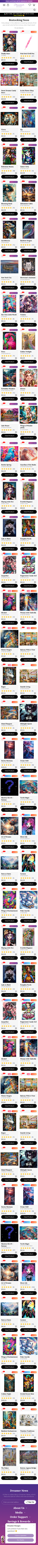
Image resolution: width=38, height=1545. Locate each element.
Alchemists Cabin (26, 204)
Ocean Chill (24, 761)
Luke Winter (24, 429)
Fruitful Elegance (26, 502)
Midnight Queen (26, 724)
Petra (3, 352)
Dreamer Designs (26, 1396)
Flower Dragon (6, 650)
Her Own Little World (8, 315)
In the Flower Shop (27, 91)
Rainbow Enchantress (9, 1431)
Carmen (23, 874)
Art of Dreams (6, 837)
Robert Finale (6, 279)
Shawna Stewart (6, 427)
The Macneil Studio (26, 1433)
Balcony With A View (27, 650)
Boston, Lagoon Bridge (28, 1468)
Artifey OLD (24, 316)
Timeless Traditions (27, 1431)
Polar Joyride (25, 911)
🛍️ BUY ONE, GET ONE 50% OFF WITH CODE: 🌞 (19, 14)
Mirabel (4, 613)
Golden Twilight (26, 352)
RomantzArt (5, 131)
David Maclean (25, 651)
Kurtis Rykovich (25, 279)
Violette (23, 315)
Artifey (4, 55)
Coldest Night (6, 1394)
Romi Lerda (5, 503)
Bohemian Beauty (7, 167)
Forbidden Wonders (8, 389)
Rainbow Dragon (26, 241)
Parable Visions (6, 875)
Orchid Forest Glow (27, 1394)
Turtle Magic (24, 798)
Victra (3, 130)
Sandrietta (24, 912)
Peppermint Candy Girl (28, 576)
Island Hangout (6, 724)
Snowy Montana (7, 761)
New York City (6, 278)
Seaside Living (25, 687)
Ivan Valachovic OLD (7, 390)
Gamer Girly (24, 167)
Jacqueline (5, 576)
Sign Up (31, 1502)
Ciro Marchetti (6, 94)
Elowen (22, 389)
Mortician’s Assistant (27, 278)
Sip (21, 130)
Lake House (5, 426)
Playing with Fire (7, 502)
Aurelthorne (5, 241)
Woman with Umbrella (28, 613)
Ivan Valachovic (25, 205)
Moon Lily (23, 837)
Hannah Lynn (6, 168)
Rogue (3, 687)
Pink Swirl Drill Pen (27, 54)
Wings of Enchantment (9, 911)
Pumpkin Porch (25, 539)
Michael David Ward (26, 466)
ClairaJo (4, 316)
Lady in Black (6, 539)
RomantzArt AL (6, 353)
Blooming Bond (6, 204)
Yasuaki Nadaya (6, 205)
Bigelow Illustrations (27, 92)
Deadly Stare (5, 54)
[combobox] (19, 10)
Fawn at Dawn (6, 874)
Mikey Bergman (25, 131)
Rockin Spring (6, 465)
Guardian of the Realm (28, 465)
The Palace (5, 1468)
